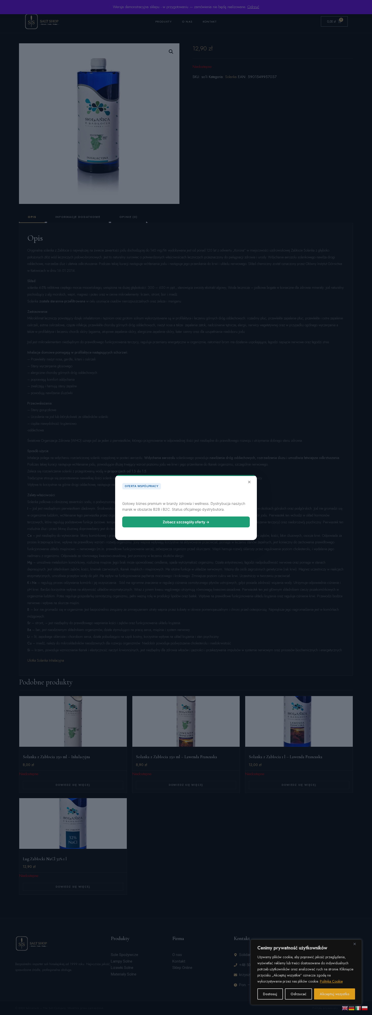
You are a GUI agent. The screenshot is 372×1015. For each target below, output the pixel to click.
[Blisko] (357, 944)
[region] (306, 972)
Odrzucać (298, 994)
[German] (351, 1007)
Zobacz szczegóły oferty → (186, 522)
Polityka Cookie (331, 981)
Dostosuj (270, 994)
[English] (345, 1007)
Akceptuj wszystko (334, 994)
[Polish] (365, 1007)
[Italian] (358, 1007)
